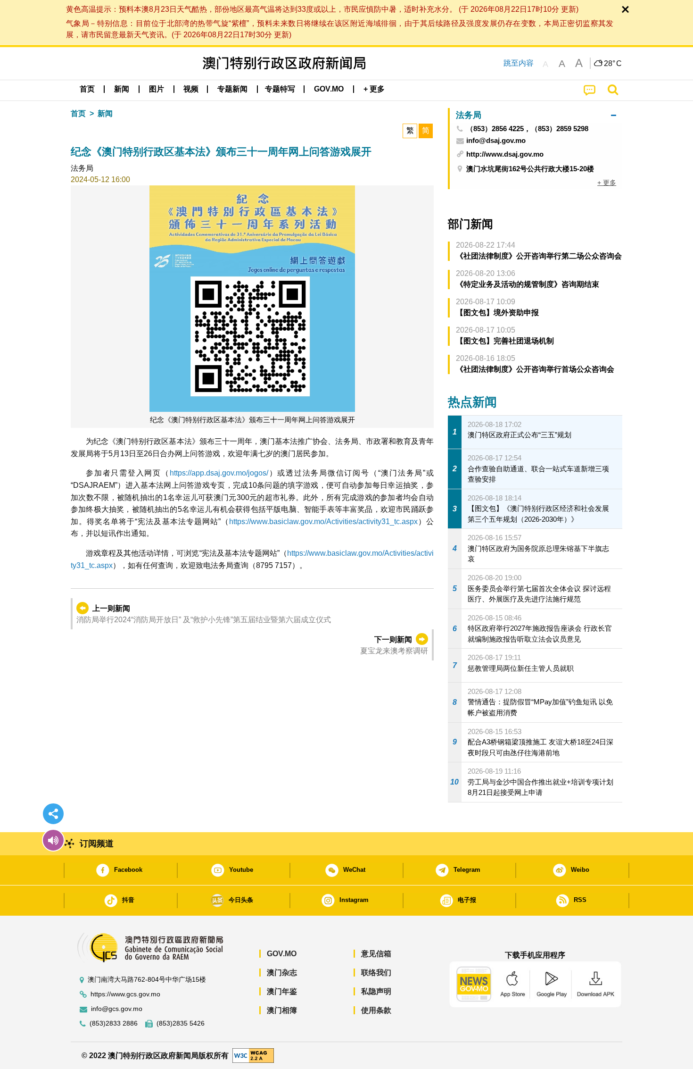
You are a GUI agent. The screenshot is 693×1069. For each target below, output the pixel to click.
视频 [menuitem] (190, 89)
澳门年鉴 (282, 991)
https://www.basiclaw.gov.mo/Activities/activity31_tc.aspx (323, 522)
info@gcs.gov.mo (116, 1008)
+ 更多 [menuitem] (606, 182)
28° (613, 63)
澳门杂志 (282, 973)
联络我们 (376, 973)
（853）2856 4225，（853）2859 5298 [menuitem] (527, 129)
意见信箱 (376, 954)
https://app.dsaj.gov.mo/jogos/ (219, 473)
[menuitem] (121, 89)
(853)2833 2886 (114, 1023)
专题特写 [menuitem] (280, 89)
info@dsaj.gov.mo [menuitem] (496, 140)
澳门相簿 (282, 1010)
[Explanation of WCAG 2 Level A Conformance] (253, 1055)
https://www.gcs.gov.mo (125, 994)
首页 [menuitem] (87, 89)
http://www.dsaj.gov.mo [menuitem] (505, 154)
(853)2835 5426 (181, 1023)
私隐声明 (376, 991)
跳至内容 (518, 63)
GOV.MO (282, 954)
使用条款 (376, 1010)
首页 (78, 113)
